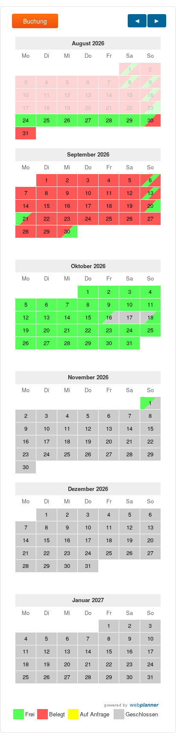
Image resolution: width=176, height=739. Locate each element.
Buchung (35, 21)
